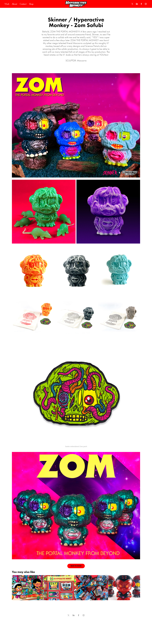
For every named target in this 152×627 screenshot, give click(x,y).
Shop (31, 4)
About (14, 4)
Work (7, 4)
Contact (23, 4)
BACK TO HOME (76, 566)
